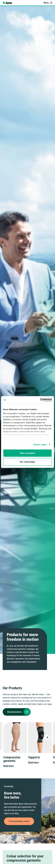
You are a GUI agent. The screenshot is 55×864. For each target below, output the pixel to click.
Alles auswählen (27, 453)
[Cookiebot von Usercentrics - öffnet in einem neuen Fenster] (40, 400)
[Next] (47, 737)
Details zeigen (40, 444)
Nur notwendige (27, 462)
